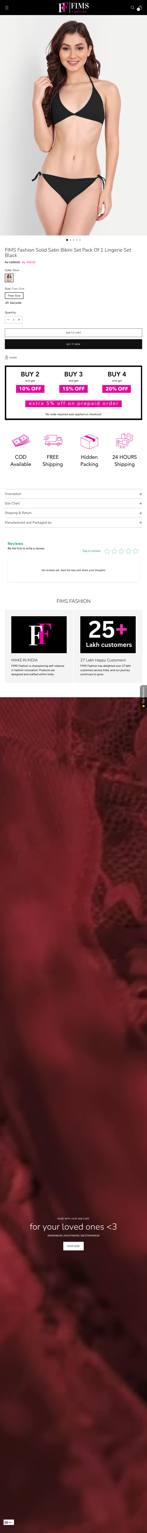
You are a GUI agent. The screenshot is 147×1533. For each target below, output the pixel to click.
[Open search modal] (132, 7)
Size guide (16, 302)
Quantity (10, 312)
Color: (12, 270)
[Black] (9, 278)
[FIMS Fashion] (73, 7)
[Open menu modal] (6, 7)
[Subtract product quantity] (8, 319)
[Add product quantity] (19, 319)
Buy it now (73, 344)
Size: (14, 288)
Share (13, 357)
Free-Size (14, 295)
